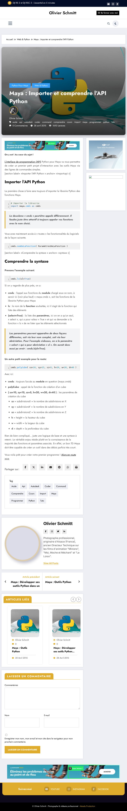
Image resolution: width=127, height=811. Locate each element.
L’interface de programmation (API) (23, 162)
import (77, 122)
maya (85, 122)
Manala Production (87, 806)
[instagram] (113, 4)
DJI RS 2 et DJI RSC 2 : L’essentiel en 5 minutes (34, 2)
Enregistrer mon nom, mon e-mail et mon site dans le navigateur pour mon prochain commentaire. (39, 740)
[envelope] (50, 467)
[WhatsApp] (68, 467)
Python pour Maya (20, 85)
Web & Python (41, 85)
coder (37, 122)
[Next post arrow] (79, 581)
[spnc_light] (115, 23)
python (106, 122)
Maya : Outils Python (58, 582)
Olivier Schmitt (62, 13)
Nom (7, 715)
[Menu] (10, 23)
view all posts (50, 563)
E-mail (47, 715)
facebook (103, 789)
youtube (55, 789)
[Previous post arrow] (5, 581)
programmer (95, 122)
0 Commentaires (20, 125)
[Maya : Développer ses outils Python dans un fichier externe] (27, 623)
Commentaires (11, 685)
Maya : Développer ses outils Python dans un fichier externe (25, 584)
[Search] (108, 23)
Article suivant (52, 577)
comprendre (59, 122)
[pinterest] (59, 467)
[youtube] (108, 4)
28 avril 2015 (23, 657)
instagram (79, 789)
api (20, 122)
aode (15, 122)
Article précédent (31, 577)
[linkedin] (42, 467)
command (46, 122)
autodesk (28, 122)
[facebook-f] (117, 4)
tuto (113, 122)
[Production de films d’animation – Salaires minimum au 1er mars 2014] (68, 623)
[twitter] (33, 467)
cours (69, 122)
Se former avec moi (109, 12)
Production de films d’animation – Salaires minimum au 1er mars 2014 (66, 649)
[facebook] (25, 467)
